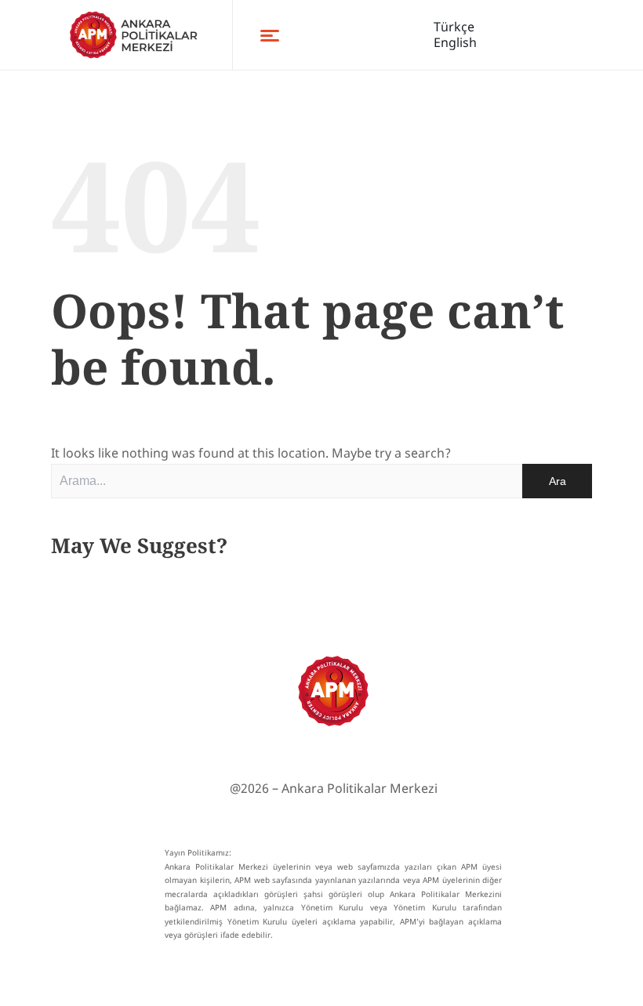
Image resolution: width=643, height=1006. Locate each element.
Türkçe (454, 26)
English (455, 42)
